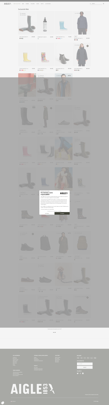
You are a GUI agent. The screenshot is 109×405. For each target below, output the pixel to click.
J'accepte (62, 213)
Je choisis (47, 213)
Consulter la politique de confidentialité (47, 209)
